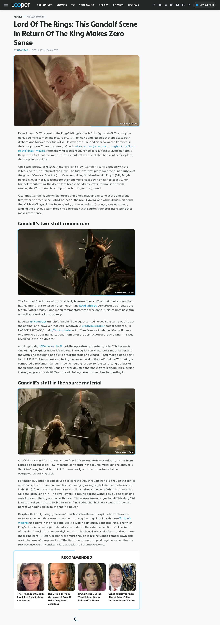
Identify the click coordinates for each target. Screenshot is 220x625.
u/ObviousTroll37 (93, 326)
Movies (62, 5)
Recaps (104, 5)
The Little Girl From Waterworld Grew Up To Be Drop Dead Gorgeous (60, 599)
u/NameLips (38, 321)
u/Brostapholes (61, 330)
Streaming (87, 5)
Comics (118, 5)
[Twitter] (165, 6)
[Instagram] (171, 6)
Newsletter (207, 5)
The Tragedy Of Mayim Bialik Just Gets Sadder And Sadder (30, 597)
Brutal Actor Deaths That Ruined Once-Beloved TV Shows (89, 597)
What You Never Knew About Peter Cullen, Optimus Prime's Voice (122, 597)
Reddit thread (88, 306)
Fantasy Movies (35, 17)
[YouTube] (160, 6)
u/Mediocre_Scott (50, 346)
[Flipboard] (177, 6)
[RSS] (189, 6)
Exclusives (44, 5)
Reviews (133, 5)
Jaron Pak (22, 50)
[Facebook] (154, 6)
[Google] (183, 6)
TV (73, 5)
